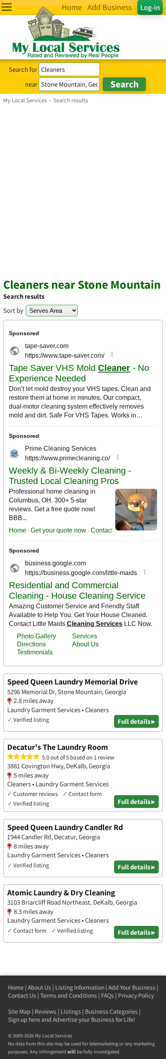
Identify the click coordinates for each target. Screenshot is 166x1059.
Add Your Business (132, 987)
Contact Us (22, 995)
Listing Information (79, 987)
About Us (39, 987)
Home (16, 987)
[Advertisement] (83, 190)
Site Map (19, 1011)
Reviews (45, 1011)
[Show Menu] (7, 7)
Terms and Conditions (68, 995)
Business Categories (111, 1011)
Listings (70, 1011)
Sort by (13, 310)
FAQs (107, 995)
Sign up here (24, 1019)
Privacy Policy (136, 995)
